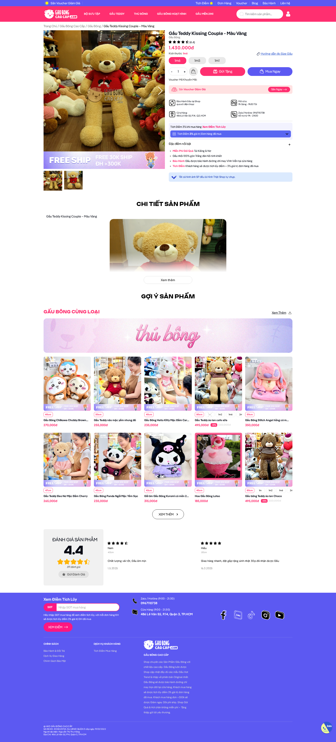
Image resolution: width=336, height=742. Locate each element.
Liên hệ (285, 3)
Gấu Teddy (117, 14)
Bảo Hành (269, 3)
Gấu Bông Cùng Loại (72, 312)
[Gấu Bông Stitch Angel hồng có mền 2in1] (268, 380)
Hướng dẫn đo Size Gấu (276, 54)
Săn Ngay (277, 89)
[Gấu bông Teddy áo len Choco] (268, 456)
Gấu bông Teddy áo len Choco (263, 496)
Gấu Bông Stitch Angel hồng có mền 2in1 (270, 420)
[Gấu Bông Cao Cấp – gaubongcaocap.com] (60, 14)
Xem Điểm (55, 627)
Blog (255, 3)
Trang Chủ (50, 26)
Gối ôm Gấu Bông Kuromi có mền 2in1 (167, 496)
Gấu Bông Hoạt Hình (171, 14)
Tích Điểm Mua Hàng (105, 650)
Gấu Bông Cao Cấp (72, 26)
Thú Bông (141, 14)
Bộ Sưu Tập (92, 14)
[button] (160, 91)
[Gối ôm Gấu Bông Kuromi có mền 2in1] (168, 456)
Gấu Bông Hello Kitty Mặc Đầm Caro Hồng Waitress (175, 420)
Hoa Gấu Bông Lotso (207, 496)
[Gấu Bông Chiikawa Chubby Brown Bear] (67, 380)
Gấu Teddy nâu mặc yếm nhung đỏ (115, 420)
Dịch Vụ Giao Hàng (54, 655)
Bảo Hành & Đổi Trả (54, 650)
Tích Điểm (202, 3)
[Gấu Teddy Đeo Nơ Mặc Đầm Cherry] (67, 456)
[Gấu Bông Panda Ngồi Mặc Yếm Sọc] (117, 456)
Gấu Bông (94, 26)
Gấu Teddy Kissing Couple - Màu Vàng (208, 33)
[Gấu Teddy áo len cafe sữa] (218, 380)
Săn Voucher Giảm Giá (65, 3)
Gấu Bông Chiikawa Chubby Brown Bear (68, 420)
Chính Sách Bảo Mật (55, 660)
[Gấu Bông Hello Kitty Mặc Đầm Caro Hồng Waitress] (168, 380)
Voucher (241, 3)
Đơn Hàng (224, 3)
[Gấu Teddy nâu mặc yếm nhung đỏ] (117, 380)
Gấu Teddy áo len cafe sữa (211, 420)
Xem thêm (279, 313)
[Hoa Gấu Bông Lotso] (218, 456)
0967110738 (259, 112)
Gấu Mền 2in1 (204, 14)
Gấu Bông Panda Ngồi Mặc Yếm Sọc (116, 496)
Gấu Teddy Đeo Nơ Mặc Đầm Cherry (66, 496)
